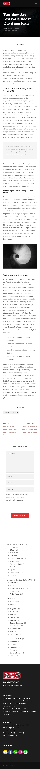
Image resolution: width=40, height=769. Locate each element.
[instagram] (20, 752)
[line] (25, 752)
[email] (5, 752)
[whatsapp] (15, 752)
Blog (17, 28)
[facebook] (10, 752)
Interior (14, 31)
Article (7, 31)
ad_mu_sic (8, 28)
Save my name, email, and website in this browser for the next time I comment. (18, 497)
